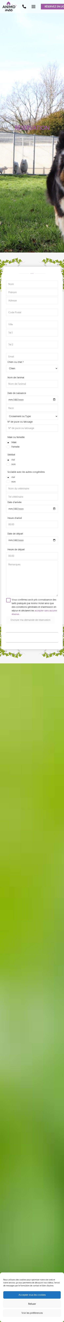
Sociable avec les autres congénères (26, 471)
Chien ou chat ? (16, 362)
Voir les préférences (32, 1312)
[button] (33, 7)
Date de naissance (17, 393)
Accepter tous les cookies (32, 1294)
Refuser (32, 1303)
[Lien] (24, 6)
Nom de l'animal (16, 377)
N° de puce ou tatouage (20, 421)
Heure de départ (16, 549)
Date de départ (15, 533)
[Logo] (10, 7)
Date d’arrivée (14, 502)
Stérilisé (11, 454)
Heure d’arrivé (15, 518)
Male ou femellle (16, 437)
